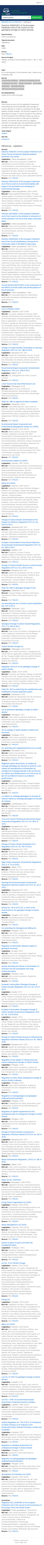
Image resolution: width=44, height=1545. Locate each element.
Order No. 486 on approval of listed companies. (20, 402)
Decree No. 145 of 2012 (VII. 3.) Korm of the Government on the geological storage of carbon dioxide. (20, 910)
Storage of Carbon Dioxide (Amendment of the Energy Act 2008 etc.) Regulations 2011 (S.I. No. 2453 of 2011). (20, 522)
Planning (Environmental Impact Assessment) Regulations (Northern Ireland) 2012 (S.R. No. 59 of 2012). (21, 885)
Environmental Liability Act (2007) (15, 461)
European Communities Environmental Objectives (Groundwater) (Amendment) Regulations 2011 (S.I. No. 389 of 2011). (21, 544)
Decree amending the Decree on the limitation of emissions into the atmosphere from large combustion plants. (20, 968)
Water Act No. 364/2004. (11, 1180)
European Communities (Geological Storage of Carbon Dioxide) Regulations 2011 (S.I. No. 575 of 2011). (20, 986)
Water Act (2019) (8, 1324)
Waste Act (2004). (9, 483)
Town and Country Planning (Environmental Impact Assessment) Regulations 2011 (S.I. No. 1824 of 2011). (21, 821)
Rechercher (36, 17)
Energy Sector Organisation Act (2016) (16, 1202)
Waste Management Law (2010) (14, 1225)
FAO (25, 1542)
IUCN (17, 1542)
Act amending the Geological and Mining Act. (19, 928)
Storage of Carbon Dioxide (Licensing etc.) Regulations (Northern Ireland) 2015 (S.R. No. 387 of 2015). (22, 1134)
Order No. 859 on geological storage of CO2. (19, 588)
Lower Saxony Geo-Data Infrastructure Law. (19, 384)
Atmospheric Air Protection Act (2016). (16, 1474)
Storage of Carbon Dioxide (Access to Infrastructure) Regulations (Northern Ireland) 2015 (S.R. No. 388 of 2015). (22, 1039)
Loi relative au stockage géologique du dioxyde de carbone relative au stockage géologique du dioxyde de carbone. (22, 798)
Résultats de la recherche (11, 22)
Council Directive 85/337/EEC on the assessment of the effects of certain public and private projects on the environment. (21, 287)
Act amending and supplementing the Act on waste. (22, 748)
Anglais (4, 133)
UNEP (21, 1542)
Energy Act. (6, 1299)
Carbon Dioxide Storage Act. (13, 646)
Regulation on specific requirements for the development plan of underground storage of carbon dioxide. (22, 1114)
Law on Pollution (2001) (11, 309)
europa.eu (5, 139)
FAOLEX (8, 54)
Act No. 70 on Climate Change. (13, 1263)
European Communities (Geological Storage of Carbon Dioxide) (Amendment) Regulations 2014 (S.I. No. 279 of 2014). (20, 1012)
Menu (38, 2)
